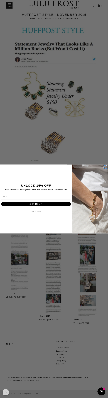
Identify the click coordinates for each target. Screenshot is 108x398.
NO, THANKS (36, 211)
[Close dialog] (105, 167)
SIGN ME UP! (36, 204)
